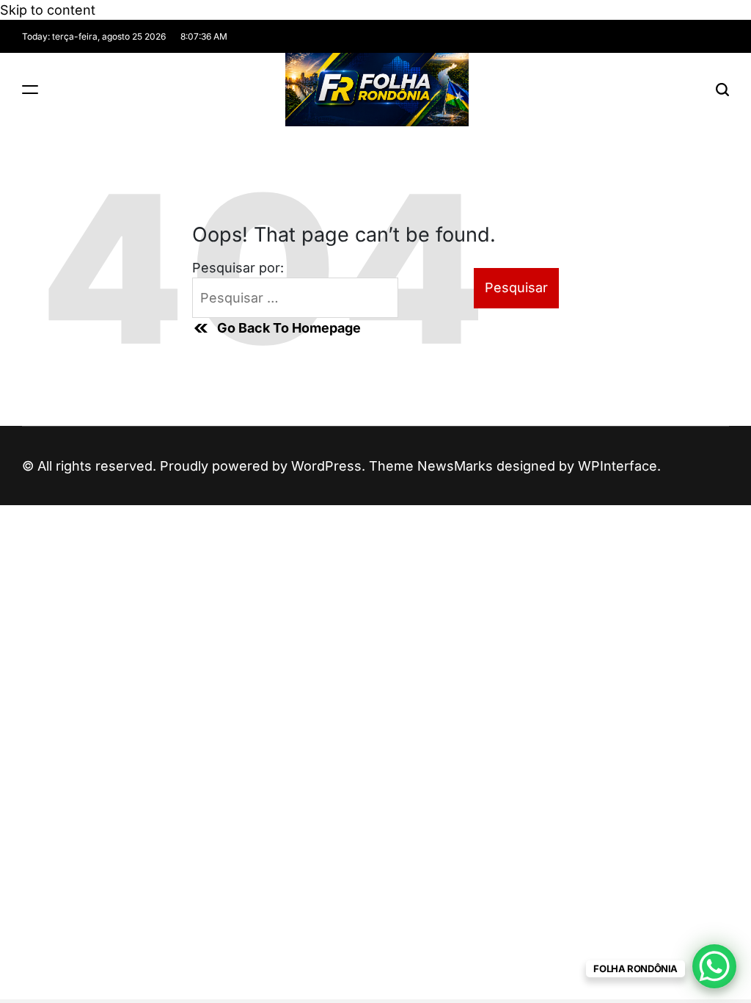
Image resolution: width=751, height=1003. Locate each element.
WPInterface (617, 466)
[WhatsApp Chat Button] (714, 966)
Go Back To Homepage (289, 328)
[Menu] (30, 89)
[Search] (722, 89)
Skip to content (47, 10)
